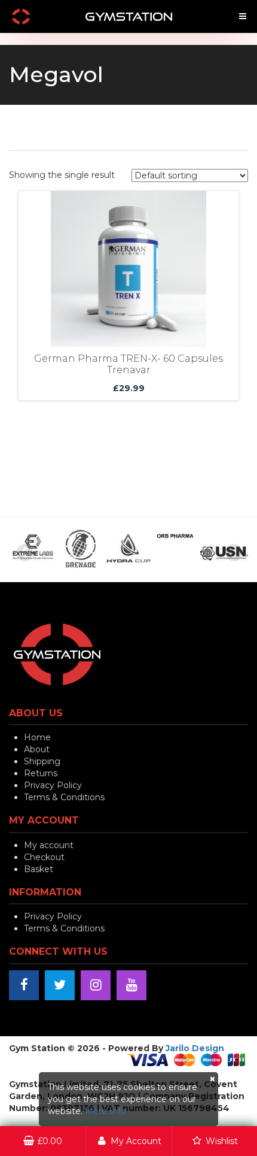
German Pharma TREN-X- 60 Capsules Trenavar (128, 364)
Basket (38, 869)
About (37, 749)
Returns (40, 773)
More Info (105, 1111)
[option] (48, 549)
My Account (134, 1141)
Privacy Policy (53, 785)
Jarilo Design (195, 1048)
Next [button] (233, 552)
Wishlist (220, 1141)
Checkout (44, 857)
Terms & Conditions (64, 797)
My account (49, 845)
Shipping (42, 761)
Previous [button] (24, 552)
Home (37, 737)
